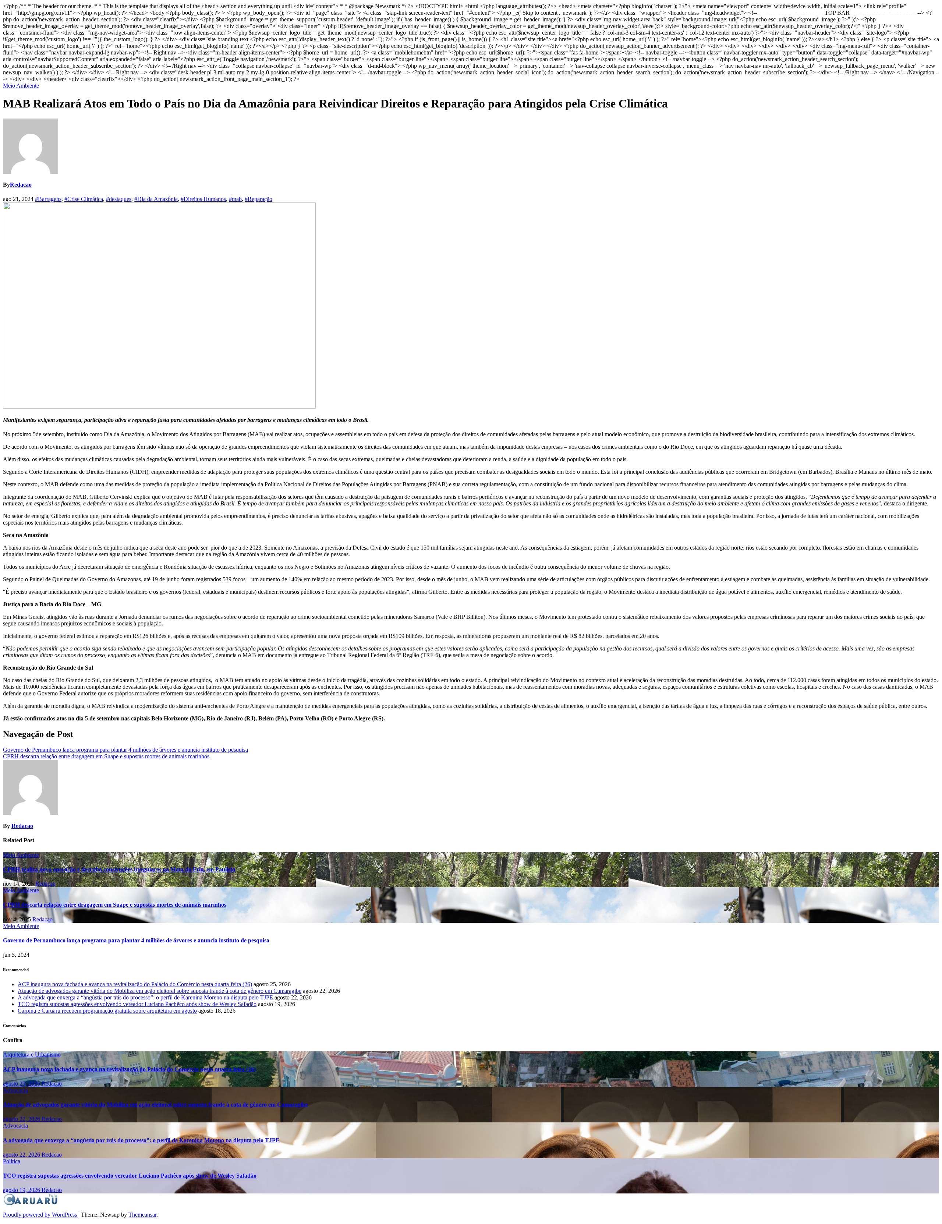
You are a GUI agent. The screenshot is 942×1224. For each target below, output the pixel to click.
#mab (235, 199)
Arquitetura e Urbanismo (32, 1054)
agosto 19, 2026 (22, 1190)
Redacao (21, 184)
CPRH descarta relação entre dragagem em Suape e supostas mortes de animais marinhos (106, 756)
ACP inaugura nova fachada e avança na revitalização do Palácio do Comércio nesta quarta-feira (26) (135, 984)
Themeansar (142, 1214)
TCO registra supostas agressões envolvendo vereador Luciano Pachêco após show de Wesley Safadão (137, 1004)
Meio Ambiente (21, 85)
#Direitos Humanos (203, 199)
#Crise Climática (83, 199)
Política (11, 1161)
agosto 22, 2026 (22, 1119)
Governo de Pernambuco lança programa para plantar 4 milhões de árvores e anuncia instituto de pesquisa (125, 750)
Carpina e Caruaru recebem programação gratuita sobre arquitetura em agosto (107, 1011)
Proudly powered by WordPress (40, 1214)
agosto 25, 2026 (22, 1083)
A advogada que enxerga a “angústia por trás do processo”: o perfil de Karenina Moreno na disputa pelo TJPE (145, 997)
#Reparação (258, 199)
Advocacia (15, 1090)
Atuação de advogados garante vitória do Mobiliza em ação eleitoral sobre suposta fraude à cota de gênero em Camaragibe (159, 991)
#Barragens (48, 199)
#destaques (118, 199)
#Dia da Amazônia (156, 199)
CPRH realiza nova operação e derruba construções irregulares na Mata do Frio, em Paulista (119, 869)
